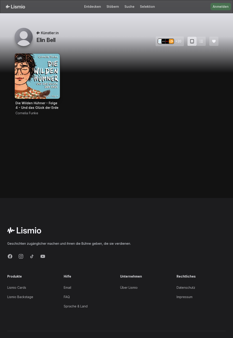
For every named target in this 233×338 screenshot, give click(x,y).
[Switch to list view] (201, 41)
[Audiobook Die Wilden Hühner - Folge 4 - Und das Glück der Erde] (37, 76)
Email (67, 287)
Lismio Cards (16, 287)
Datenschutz (186, 287)
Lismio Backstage (20, 297)
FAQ (67, 297)
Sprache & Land (76, 306)
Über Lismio (129, 287)
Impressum (184, 297)
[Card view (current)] (192, 41)
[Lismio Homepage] (15, 6)
